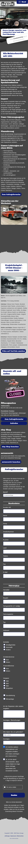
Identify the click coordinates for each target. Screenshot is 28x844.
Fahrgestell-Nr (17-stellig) (11, 606)
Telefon (5, 556)
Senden (14, 795)
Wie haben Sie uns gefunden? (13, 732)
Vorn (7, 660)
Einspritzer (9, 688)
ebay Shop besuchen (10, 447)
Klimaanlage (10, 699)
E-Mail (5, 572)
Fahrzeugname (8, 614)
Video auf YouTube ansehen (13, 351)
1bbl (7, 681)
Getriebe (6, 642)
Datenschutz (20, 836)
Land (4, 548)
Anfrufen (14, 423)
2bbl (7, 683)
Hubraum (6, 630)
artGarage (7, 836)
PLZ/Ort (5, 540)
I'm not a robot (11, 787)
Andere (8, 650)
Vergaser (6, 678)
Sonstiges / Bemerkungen (11, 720)
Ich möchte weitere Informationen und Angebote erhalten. (12, 751)
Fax (4, 564)
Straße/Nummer (8, 532)
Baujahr (5, 598)
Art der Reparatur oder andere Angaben (13, 707)
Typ (4, 622)
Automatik (9, 647)
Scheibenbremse (8, 657)
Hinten (8, 662)
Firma (5, 523)
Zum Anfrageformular (11, 194)
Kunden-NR (7, 507)
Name (5, 515)
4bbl (7, 686)
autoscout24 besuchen (11, 462)
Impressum (13, 836)
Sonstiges (6, 739)
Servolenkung (10, 695)
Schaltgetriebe (10, 645)
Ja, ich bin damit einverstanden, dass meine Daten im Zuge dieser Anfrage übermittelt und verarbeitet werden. (13, 765)
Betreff (5, 492)
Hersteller (6, 590)
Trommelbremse (8, 666)
